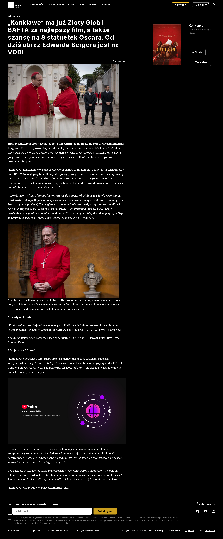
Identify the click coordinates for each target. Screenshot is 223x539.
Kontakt (107, 4)
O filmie (197, 52)
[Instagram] (213, 511)
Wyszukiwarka (214, 4)
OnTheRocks (210, 530)
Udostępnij (120, 61)
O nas (71, 4)
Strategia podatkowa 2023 (87, 531)
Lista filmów (56, 4)
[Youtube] (208, 511)
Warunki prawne (15, 531)
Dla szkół (201, 4)
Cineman (180, 4)
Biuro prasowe (88, 4)
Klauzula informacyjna (58, 531)
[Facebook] (195, 511)
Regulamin (35, 531)
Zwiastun (201, 62)
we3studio (189, 530)
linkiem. (67, 523)
